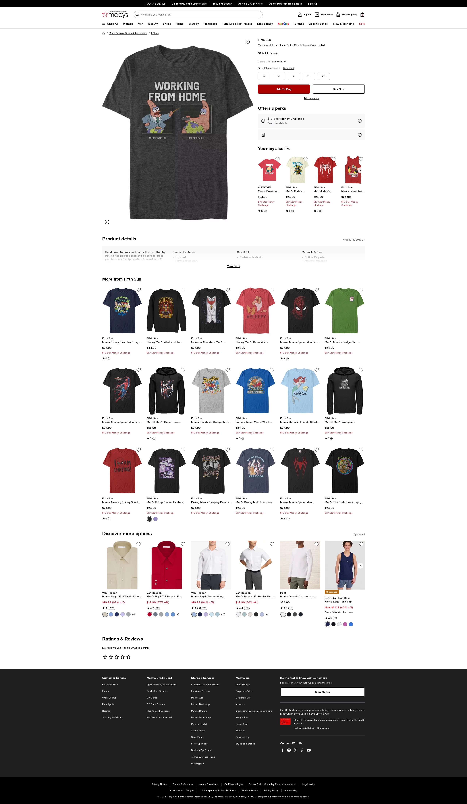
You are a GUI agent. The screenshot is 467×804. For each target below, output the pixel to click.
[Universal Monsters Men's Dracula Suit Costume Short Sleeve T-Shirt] (211, 310)
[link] (269, 199)
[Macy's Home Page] (115, 14)
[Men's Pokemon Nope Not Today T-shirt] (269, 170)
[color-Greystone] (128, 614)
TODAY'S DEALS (155, 3)
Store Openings (199, 743)
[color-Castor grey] (295, 614)
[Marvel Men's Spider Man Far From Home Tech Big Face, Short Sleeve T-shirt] (300, 310)
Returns (106, 711)
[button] (178, 132)
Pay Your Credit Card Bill (159, 717)
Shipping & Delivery (112, 717)
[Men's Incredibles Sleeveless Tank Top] (353, 170)
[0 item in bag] (362, 14)
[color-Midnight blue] (300, 614)
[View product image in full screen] (107, 222)
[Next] (360, 170)
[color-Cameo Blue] (111, 614)
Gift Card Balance (156, 704)
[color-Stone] (105, 614)
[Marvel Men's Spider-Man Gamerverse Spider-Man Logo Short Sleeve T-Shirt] (325, 170)
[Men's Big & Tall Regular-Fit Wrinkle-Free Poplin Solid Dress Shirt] (167, 565)
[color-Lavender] (122, 614)
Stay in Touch (198, 730)
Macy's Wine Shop (201, 717)
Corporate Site (243, 697)
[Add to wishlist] (248, 42)
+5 (178, 614)
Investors (240, 704)
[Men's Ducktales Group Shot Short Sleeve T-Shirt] (211, 390)
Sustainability (242, 737)
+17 (223, 614)
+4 (133, 614)
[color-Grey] (155, 614)
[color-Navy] (327, 624)
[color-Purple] (155, 519)
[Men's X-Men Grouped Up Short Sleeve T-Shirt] (297, 170)
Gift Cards (152, 697)
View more (233, 265)
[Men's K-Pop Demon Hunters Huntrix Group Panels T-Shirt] (167, 470)
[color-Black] (149, 519)
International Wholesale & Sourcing (254, 711)
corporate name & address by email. (290, 796)
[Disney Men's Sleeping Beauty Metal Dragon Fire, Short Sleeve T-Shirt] (211, 470)
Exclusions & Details (304, 728)
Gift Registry (197, 763)
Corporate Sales (244, 691)
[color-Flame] (149, 614)
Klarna (105, 691)
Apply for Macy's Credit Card (161, 684)
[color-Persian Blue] (117, 614)
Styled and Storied (245, 743)
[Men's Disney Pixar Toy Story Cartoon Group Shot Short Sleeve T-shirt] (122, 310)
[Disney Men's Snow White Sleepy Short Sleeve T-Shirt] (256, 310)
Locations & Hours (200, 691)
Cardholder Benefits (157, 691)
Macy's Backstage (200, 704)
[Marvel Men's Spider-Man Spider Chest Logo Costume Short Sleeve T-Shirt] (300, 470)
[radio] (150, 519)
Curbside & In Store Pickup (205, 684)
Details (274, 53)
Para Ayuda (108, 704)
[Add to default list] (277, 159)
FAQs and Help (110, 684)
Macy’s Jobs (242, 717)
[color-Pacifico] (173, 614)
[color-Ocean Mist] (217, 614)
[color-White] (238, 614)
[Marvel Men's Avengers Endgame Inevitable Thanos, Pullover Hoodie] (345, 390)
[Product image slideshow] (178, 132)
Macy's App (197, 697)
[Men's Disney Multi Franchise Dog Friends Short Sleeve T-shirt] (256, 470)
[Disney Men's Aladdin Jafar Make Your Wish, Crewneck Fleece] (167, 310)
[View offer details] (311, 121)
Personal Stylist (199, 724)
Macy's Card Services (158, 711)
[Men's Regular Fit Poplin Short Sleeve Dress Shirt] (256, 565)
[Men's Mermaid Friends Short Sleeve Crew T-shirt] (300, 390)
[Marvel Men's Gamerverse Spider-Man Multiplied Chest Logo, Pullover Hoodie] (167, 390)
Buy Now (339, 89)
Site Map (240, 730)
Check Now (323, 728)
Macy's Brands (199, 711)
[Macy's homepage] (103, 33)
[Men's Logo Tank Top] (345, 565)
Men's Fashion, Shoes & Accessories (128, 33)
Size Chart (288, 68)
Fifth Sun (264, 39)
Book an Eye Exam (201, 750)
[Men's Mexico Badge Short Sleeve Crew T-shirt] (345, 310)
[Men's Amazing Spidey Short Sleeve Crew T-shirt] (122, 470)
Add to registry (311, 98)
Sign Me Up (322, 691)
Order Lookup (109, 697)
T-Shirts (155, 33)
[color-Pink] (345, 624)
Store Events (197, 737)
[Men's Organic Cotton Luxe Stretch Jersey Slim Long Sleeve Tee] (300, 565)
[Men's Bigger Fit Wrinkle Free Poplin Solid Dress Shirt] (122, 565)
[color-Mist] (211, 614)
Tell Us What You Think (203, 757)
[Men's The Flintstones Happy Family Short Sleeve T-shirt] (345, 470)
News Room (242, 724)
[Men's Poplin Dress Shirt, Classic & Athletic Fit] (211, 565)
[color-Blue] (351, 624)
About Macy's (243, 684)
